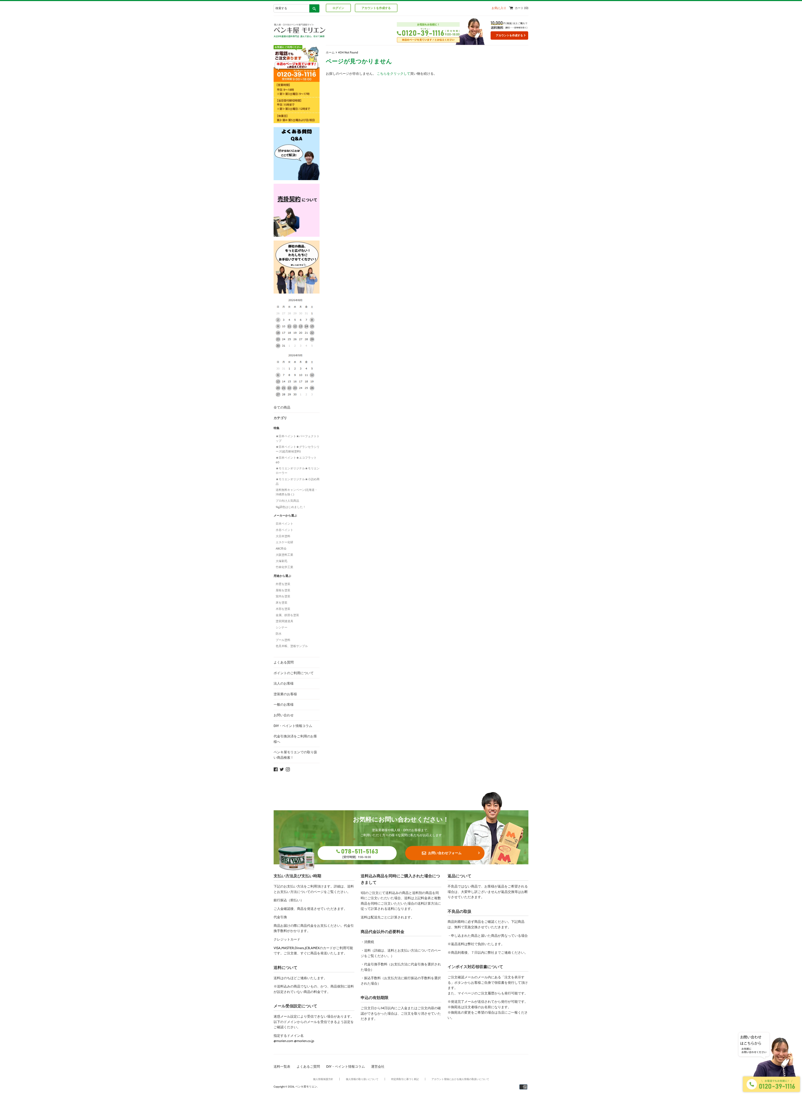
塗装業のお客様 (285, 694)
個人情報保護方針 (323, 1079)
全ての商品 (282, 407)
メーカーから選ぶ (285, 515)
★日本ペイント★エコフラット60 (296, 460)
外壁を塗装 (283, 584)
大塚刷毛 (281, 561)
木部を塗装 (283, 608)
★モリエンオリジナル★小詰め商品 (298, 481)
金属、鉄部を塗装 (287, 615)
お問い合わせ (284, 715)
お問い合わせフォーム (445, 853)
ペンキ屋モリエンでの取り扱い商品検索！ (295, 755)
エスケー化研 (284, 542)
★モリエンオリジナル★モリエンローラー (298, 471)
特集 (276, 428)
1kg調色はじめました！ (291, 507)
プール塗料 (283, 640)
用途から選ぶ (282, 575)
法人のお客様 (284, 683)
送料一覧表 (282, 1067)
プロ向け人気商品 (287, 500)
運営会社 (378, 1067)
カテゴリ (280, 418)
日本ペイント (284, 523)
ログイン (338, 8)
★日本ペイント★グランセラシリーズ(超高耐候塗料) (298, 449)
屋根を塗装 (283, 590)
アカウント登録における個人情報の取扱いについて (460, 1079)
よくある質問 (284, 662)
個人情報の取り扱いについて (362, 1079)
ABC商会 (281, 548)
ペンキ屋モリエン (306, 1086)
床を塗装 (281, 602)
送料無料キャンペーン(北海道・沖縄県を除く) (296, 492)
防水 (279, 633)
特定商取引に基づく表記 (405, 1079)
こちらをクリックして (393, 74)
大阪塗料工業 (284, 554)
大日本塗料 (283, 536)
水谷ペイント (284, 530)
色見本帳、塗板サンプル (292, 646)
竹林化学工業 (284, 567)
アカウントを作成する (376, 8)
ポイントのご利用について (294, 673)
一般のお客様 (284, 705)
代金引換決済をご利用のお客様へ (295, 739)
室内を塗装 (283, 596)
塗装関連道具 (284, 621)
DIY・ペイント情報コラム (293, 726)
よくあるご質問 (308, 1067)
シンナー (281, 627)
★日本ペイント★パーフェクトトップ (298, 438)
